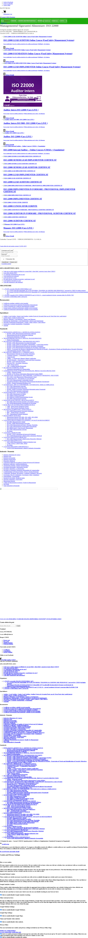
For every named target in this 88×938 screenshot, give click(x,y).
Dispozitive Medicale (9, 461)
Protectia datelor (8, 644)
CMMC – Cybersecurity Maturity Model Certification (21, 358)
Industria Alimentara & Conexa (11, 455)
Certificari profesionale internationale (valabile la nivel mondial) (20, 309)
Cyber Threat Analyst (13, 364)
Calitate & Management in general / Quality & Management (19, 482)
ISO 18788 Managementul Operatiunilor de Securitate (21, 403)
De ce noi (6, 641)
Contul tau (47, 20)
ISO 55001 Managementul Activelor (17, 429)
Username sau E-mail (7, 250)
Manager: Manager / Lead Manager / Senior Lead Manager (19, 319)
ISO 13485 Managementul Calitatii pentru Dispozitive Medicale (24, 439)
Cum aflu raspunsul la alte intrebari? (13, 282)
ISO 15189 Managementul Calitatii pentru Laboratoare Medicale (24, 436)
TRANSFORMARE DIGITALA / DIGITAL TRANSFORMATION (22, 338)
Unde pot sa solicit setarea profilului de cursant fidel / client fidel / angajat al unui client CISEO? (29, 271)
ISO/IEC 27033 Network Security (16, 361)
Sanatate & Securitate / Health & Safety (14, 478)
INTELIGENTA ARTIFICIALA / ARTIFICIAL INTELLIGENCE (21, 332)
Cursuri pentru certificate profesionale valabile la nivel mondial (20, 308)
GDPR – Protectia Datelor (14, 372)
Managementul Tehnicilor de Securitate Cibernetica (21, 354)
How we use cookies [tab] (6, 862)
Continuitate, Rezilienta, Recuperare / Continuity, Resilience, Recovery (22, 473)
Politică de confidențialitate (8, 930)
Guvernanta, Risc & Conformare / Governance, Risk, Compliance (21, 475)
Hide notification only (15, 932)
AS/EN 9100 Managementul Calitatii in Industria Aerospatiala (23, 448)
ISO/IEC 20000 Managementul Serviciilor (18, 423)
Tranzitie (5, 325)
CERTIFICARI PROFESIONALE (27, 20)
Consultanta (7, 651)
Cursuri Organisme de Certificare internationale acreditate (19, 306)
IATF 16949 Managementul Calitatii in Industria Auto (21, 442)
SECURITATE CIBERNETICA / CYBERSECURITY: (18, 352)
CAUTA (62, 20)
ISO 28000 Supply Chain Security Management (20, 428)
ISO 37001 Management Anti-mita (16, 386)
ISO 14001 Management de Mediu (16, 394)
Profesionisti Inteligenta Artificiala (16, 336)
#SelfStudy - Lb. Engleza (44, 44)
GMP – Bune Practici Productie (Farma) (18, 406)
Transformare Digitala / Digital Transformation (16, 465)
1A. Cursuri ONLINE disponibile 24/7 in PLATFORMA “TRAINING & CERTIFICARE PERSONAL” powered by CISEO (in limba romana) (46, 290)
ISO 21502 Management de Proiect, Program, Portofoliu (22, 425)
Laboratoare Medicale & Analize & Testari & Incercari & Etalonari (21, 462)
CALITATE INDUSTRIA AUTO (12, 440)
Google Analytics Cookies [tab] (7, 884)
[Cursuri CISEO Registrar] (7, 17)
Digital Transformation (13, 340)
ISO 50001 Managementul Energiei (16, 398)
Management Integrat (9, 481)
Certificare (6, 649)
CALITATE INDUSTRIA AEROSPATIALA (16, 446)
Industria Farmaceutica (9, 459)
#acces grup (6, 113)
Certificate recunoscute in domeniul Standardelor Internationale (20, 305)
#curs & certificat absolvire (16, 113)
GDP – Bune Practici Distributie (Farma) (18, 408)
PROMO (40, 20)
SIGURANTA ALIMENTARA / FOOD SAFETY (17, 409)
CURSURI (13, 20)
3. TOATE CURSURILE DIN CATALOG (15, 296)
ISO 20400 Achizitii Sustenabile (15, 395)
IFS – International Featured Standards (17, 414)
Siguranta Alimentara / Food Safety (13, 479)
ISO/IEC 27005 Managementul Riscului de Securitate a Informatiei (25, 346)
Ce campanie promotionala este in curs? (14, 274)
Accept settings (4, 932)
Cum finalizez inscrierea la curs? (12, 280)
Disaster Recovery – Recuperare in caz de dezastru (20, 378)
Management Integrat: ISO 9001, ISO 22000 (19, 418)
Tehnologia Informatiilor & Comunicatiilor (18, 369)
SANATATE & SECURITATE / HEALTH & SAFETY (18, 400)
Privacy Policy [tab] (4, 925)
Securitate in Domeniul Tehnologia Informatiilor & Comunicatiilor (21, 470)
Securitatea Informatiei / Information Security (15, 467)
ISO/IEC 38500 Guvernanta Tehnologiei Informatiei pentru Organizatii (26, 389)
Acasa (2, 20)
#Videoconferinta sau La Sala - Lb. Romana (34, 113)
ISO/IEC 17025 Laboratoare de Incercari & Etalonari (21, 434)
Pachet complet (7, 652)
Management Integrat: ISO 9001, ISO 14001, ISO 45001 (22, 417)
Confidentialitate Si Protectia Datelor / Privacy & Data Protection (21, 472)
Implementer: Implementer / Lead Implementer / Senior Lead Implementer (23, 321)
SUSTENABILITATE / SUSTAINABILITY (15, 392)
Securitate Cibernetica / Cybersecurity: (13, 468)
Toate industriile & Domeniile (11, 485)
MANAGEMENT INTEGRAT (12, 415)
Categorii (6, 20)
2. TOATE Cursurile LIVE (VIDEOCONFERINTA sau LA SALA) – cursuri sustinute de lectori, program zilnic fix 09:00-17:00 (38, 295)
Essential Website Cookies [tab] (7, 874)
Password (4, 254)
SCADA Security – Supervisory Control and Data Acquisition (24, 360)
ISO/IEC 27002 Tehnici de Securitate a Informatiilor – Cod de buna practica (27, 344)
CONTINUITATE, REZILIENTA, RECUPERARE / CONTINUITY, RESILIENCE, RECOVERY (31, 375)
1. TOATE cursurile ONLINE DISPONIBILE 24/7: (17, 289)
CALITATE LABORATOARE (12, 432)
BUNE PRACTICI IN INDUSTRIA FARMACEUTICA (19, 405)
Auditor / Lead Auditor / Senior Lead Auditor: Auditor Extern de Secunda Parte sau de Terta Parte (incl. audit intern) (34, 316)
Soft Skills (6, 484)
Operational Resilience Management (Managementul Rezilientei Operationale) (28, 381)
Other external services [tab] (6, 898)
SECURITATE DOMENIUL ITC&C (13, 367)
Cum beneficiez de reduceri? (11, 276)
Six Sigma (9, 431)
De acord (2, 851)
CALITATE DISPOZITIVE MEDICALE (14, 437)
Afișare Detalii (9, 48)
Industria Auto (7, 456)
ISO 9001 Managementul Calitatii (16, 422)
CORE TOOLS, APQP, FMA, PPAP (17, 443)
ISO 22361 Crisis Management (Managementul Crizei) (22, 377)
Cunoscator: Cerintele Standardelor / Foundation (16, 324)
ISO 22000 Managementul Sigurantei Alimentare (20, 411)
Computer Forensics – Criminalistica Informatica (20, 355)
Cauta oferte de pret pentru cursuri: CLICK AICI (13, 246)
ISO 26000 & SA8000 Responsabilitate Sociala (20, 397)
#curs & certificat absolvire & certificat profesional (24, 44)
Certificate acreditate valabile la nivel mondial (15, 303)
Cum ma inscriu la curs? (9, 277)
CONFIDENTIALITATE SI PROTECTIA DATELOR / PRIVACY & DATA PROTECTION (29, 371)
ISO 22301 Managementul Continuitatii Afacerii (20, 380)
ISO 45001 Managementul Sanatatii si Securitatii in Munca (23, 401)
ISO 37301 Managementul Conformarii (17, 391)
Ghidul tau (55, 20)
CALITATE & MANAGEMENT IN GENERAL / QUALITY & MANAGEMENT (26, 420)
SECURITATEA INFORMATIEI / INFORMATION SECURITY (21, 341)
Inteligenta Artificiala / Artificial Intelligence (15, 464)
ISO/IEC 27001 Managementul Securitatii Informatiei (21, 343)
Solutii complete (8, 642)
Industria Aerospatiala (9, 458)
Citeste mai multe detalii (12, 851)
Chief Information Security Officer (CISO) (18, 350)
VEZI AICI (30, 619)
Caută (18, 625)
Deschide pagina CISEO (8, 660)
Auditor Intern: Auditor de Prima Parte (13, 317)
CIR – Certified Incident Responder (16, 366)
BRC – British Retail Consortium (16, 412)
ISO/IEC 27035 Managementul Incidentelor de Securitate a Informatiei (26, 347)
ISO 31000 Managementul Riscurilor (17, 388)
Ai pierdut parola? (6, 264)
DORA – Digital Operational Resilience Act (19, 383)
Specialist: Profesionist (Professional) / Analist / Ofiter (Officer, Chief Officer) (24, 322)
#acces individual (7, 44)
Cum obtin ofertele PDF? (10, 273)
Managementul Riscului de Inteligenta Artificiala (20, 335)
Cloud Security (11, 357)
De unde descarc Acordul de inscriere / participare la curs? (19, 279)
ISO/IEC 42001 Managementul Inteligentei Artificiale (21, 333)
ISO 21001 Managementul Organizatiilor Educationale (22, 426)
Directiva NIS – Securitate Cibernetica (17, 363)
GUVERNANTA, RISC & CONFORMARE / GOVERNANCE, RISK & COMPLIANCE (28, 384)
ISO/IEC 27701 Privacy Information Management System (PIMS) (25, 374)
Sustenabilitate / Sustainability (11, 476)
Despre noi (6, 640)
